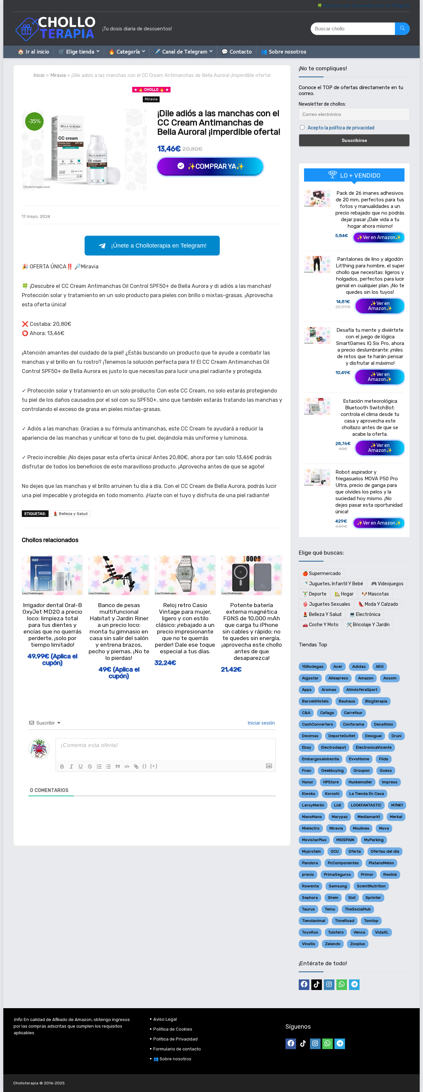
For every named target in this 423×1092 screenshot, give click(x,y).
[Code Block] (127, 766)
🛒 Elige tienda (76, 51)
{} (144, 766)
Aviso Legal (165, 1019)
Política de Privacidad (175, 1039)
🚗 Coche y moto (320, 625)
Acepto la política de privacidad (341, 128)
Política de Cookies (172, 1029)
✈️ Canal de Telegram (180, 51)
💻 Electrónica (364, 614)
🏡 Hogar (344, 594)
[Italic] (71, 766)
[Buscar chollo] (402, 28)
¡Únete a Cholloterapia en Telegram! (159, 245)
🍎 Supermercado (321, 573)
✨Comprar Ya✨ (215, 166)
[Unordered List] (108, 766)
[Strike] (90, 766)
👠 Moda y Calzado (378, 604)
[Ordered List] (99, 766)
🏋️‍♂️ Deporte (314, 594)
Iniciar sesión (261, 723)
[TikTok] (316, 984)
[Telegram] (354, 984)
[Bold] (62, 766)
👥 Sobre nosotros (283, 51)
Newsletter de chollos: (322, 104)
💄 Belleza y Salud (70, 513)
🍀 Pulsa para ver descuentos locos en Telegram (363, 5)
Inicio (39, 75)
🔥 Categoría (124, 51)
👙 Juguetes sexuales (326, 604)
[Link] (136, 766)
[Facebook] (304, 984)
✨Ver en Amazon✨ (379, 237)
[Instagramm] (329, 984)
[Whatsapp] (341, 984)
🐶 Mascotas (375, 594)
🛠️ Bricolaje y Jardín (368, 625)
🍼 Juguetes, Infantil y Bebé (332, 584)
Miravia (58, 75)
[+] (154, 766)
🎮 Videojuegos (387, 584)
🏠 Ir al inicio (33, 51)
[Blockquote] (117, 766)
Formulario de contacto (177, 1048)
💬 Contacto (236, 51)
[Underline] (80, 766)
